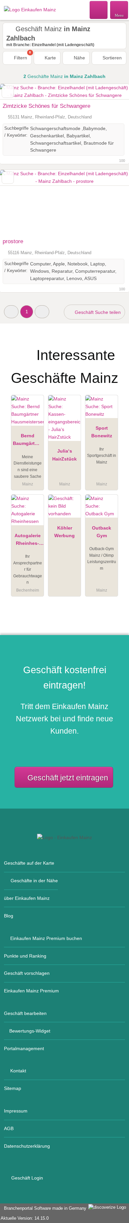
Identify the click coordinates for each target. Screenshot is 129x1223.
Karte (49, 57)
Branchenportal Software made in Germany (44, 1208)
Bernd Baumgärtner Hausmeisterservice (27, 441)
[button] (11, 311)
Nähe (78, 57)
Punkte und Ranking (25, 956)
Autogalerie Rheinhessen (28, 541)
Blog (8, 915)
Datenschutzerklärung (27, 1146)
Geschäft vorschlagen (27, 973)
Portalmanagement (24, 1048)
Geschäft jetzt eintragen (67, 777)
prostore (13, 241)
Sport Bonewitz (101, 431)
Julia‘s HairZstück (64, 454)
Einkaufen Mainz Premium (31, 990)
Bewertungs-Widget (29, 1031)
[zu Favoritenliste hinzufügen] (8, 92)
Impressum (15, 1111)
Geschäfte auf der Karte (29, 863)
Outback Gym (101, 531)
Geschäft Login (26, 1178)
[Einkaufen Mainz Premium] (115, 349)
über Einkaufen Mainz (27, 898)
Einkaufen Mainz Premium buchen (46, 938)
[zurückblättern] (16, 202)
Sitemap (12, 1088)
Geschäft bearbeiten (25, 1013)
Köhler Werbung (64, 531)
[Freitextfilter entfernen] (99, 10)
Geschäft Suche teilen (97, 312)
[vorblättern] (112, 202)
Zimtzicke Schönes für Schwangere (46, 106)
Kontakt (18, 1070)
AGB (9, 1128)
